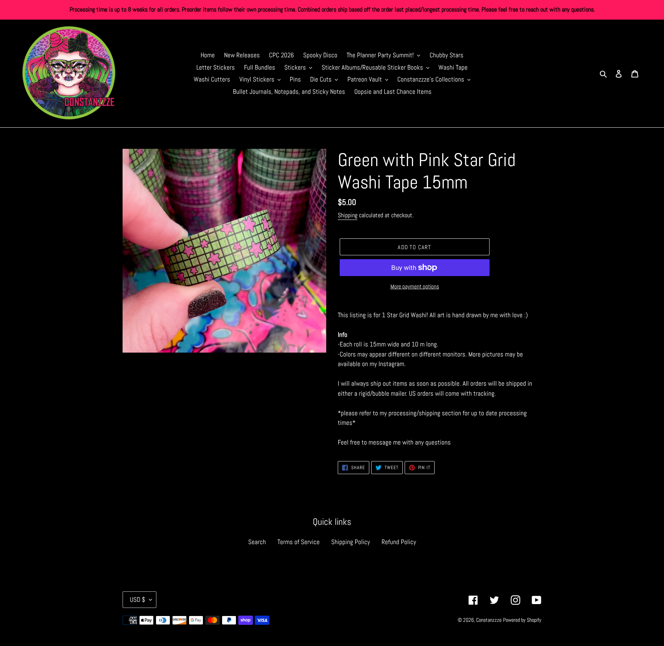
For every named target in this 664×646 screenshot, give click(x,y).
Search (257, 542)
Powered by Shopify (522, 619)
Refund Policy (399, 542)
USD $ (137, 599)
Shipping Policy (350, 542)
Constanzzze (488, 619)
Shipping (347, 215)
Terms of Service (298, 542)
